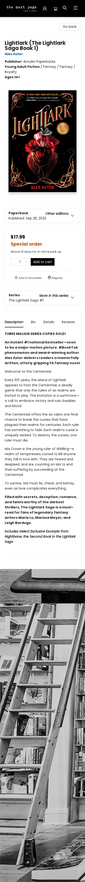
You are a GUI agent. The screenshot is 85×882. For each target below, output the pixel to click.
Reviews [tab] (68, 322)
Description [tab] (14, 322)
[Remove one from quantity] (14, 261)
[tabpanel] (42, 445)
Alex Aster (14, 54)
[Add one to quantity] (26, 261)
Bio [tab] (33, 322)
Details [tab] (48, 322)
